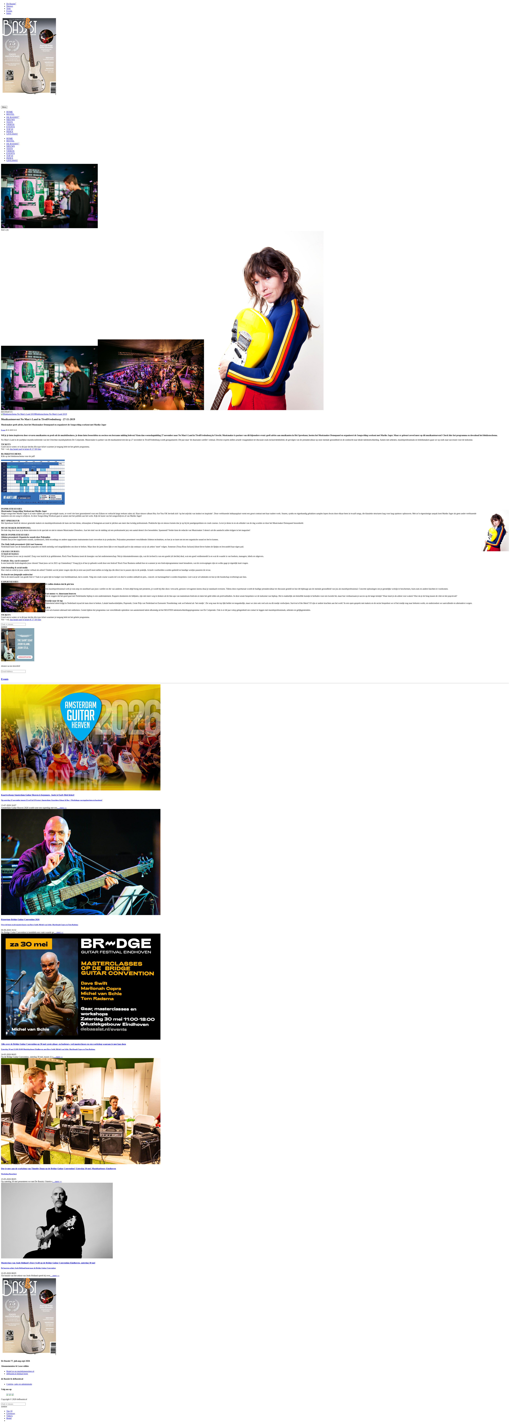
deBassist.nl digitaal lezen (17, 1374)
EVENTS (10, 127)
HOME (9, 112)
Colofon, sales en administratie (19, 1384)
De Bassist (11, 4)
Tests (8, 8)
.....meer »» (62, 808)
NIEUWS (10, 120)
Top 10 (9, 1411)
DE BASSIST (12, 117)
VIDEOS (10, 124)
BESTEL (10, 114)
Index (8, 13)
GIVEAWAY (12, 134)
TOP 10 (9, 129)
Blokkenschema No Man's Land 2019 (51, 414)
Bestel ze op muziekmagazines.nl (20, 1371)
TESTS (9, 122)
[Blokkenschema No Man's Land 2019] (49, 227)
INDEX (9, 131)
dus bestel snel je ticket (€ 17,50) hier (25, 449)
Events (9, 11)
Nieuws (9, 6)
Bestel (9, 1418)
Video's (9, 1416)
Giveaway (10, 1413)
